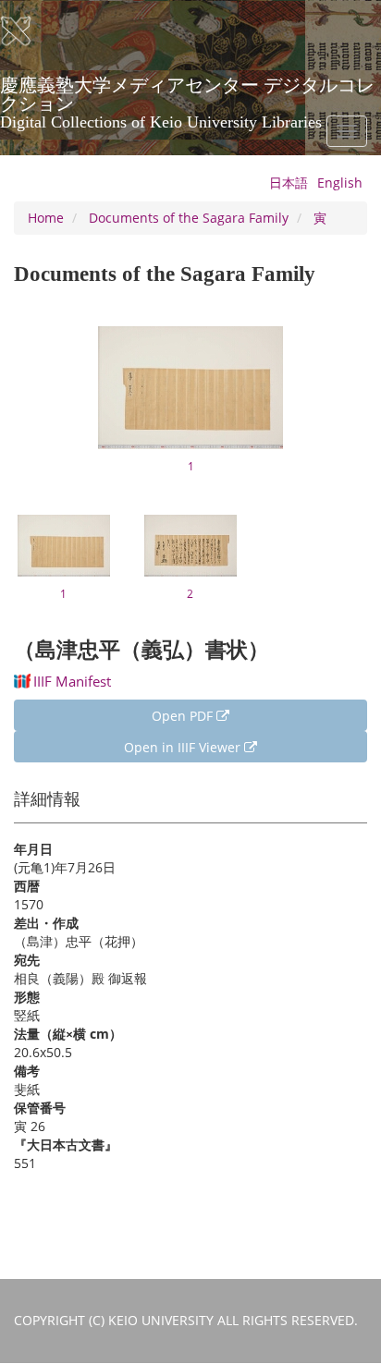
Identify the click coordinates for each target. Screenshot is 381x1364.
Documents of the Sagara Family (189, 217)
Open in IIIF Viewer (184, 747)
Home (46, 217)
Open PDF (184, 716)
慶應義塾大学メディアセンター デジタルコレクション (187, 91)
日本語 (288, 182)
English (340, 182)
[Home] (27, 31)
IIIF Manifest (72, 681)
